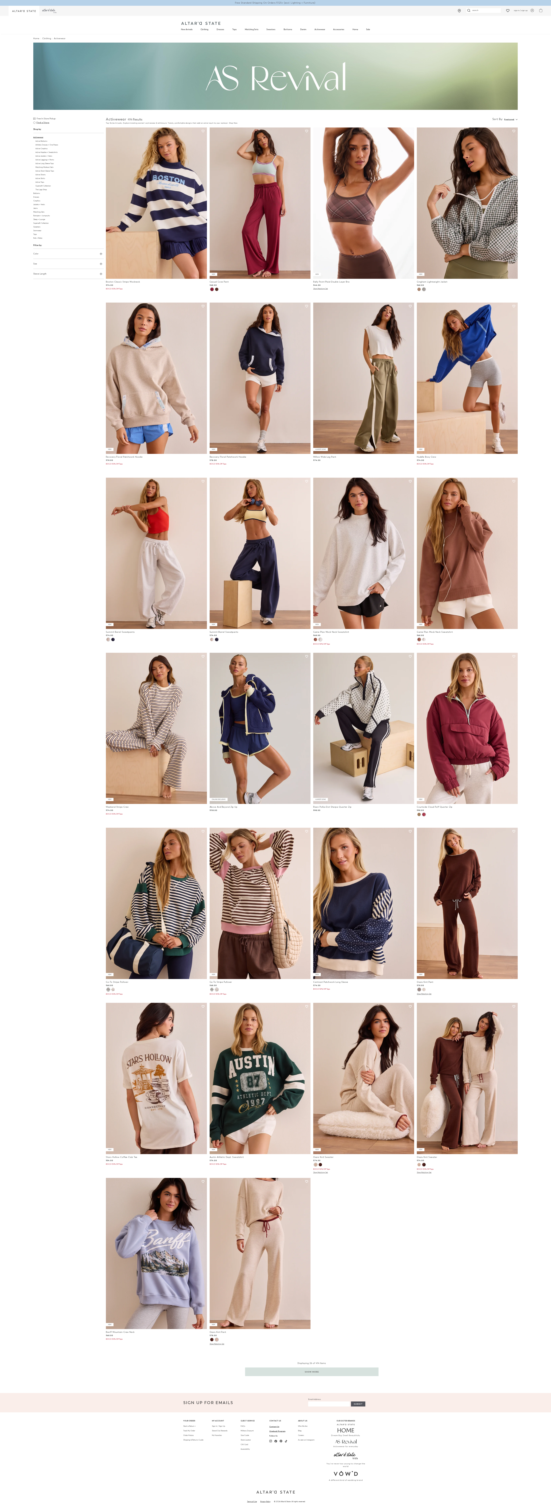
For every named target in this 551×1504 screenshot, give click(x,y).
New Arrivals (187, 29)
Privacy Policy (265, 1502)
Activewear (320, 29)
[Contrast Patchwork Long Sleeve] (363, 903)
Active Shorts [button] (40, 175)
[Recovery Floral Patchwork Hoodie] (156, 378)
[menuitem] (187, 29)
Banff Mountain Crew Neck (120, 1332)
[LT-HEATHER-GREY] (108, 639)
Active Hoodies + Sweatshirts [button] (46, 152)
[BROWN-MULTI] (113, 989)
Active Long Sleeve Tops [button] (44, 163)
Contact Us (275, 1421)
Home (355, 29)
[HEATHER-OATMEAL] (424, 989)
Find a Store (42, 122)
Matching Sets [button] (38, 212)
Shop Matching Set (320, 289)
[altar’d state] (24, 10)
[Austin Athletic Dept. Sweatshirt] (260, 1078)
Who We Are (302, 1426)
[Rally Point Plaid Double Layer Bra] (363, 203)
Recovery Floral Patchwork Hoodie (124, 457)
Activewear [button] (38, 137)
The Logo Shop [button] (41, 190)
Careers (301, 1435)
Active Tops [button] (39, 182)
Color (35, 254)
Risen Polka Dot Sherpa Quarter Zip (332, 807)
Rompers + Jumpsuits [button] (41, 216)
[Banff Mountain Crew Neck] (156, 1253)
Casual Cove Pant (219, 282)
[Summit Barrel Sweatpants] (156, 553)
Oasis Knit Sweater (323, 1157)
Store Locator (246, 1440)
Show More (312, 1372)
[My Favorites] (508, 10)
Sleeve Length (39, 274)
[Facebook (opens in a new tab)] (276, 1441)
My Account (218, 1421)
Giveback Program (277, 1431)
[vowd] (346, 1473)
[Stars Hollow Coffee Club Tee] (156, 1078)
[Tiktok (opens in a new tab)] (286, 1441)
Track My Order (189, 1431)
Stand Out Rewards (219, 1431)
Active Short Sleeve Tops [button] (44, 171)
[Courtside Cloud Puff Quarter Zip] (467, 728)
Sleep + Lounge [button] (39, 219)
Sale (368, 29)
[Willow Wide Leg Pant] (363, 378)
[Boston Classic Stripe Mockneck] (156, 203)
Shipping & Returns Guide (193, 1440)
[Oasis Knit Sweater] (363, 1078)
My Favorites (217, 1435)
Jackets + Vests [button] (39, 204)
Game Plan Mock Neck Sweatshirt (331, 632)
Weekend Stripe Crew (117, 807)
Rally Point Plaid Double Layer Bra (331, 282)
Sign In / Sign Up (218, 1426)
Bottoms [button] (36, 193)
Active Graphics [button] (41, 149)
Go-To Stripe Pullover (117, 982)
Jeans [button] (35, 208)
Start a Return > (189, 1426)
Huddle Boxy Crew (426, 457)
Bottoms (288, 29)
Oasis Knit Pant (425, 982)
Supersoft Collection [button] (43, 186)
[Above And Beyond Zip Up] (260, 728)
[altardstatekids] (49, 11)
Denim (303, 29)
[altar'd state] (201, 23)
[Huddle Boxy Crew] (467, 378)
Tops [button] (35, 234)
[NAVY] (113, 639)
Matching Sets (251, 29)
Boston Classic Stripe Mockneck (123, 282)
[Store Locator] (459, 10)
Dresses (220, 29)
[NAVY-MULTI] (108, 989)
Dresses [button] (36, 197)
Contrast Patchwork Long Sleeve (330, 982)
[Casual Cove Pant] (260, 203)
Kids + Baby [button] (37, 238)
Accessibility (245, 1449)
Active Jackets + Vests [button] (43, 156)
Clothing (204, 29)
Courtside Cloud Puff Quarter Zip (434, 807)
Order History (188, 1435)
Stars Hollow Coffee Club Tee (121, 1157)
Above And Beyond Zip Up (223, 807)
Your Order (189, 1421)
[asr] (346, 1441)
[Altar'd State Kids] (346, 1455)
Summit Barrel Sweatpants (120, 632)
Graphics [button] (36, 201)
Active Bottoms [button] (41, 141)
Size (35, 264)
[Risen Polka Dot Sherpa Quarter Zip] (363, 728)
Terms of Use (252, 1502)
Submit (358, 1404)
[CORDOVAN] (212, 289)
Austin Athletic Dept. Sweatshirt (227, 1157)
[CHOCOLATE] (216, 289)
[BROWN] (315, 639)
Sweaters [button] (36, 227)
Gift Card (244, 1444)
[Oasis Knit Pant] (467, 903)
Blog (299, 1431)
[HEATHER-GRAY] (320, 639)
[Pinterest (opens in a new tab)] (281, 1441)
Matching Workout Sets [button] (44, 167)
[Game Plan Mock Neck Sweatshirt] (363, 553)
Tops (234, 29)
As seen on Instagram (306, 1440)
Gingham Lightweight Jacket (432, 282)
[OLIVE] (424, 289)
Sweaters (270, 29)
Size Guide (245, 1435)
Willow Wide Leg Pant (324, 457)
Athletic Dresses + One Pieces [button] (46, 145)
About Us (302, 1421)
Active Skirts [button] (40, 178)
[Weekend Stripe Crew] (156, 728)
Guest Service (248, 1421)
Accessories (338, 29)
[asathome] (346, 1428)
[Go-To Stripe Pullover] (156, 903)
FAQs (243, 1426)
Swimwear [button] (37, 231)
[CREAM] (419, 814)
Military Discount (247, 1431)
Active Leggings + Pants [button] (44, 160)
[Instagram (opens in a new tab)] (270, 1441)
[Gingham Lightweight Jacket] (467, 203)
